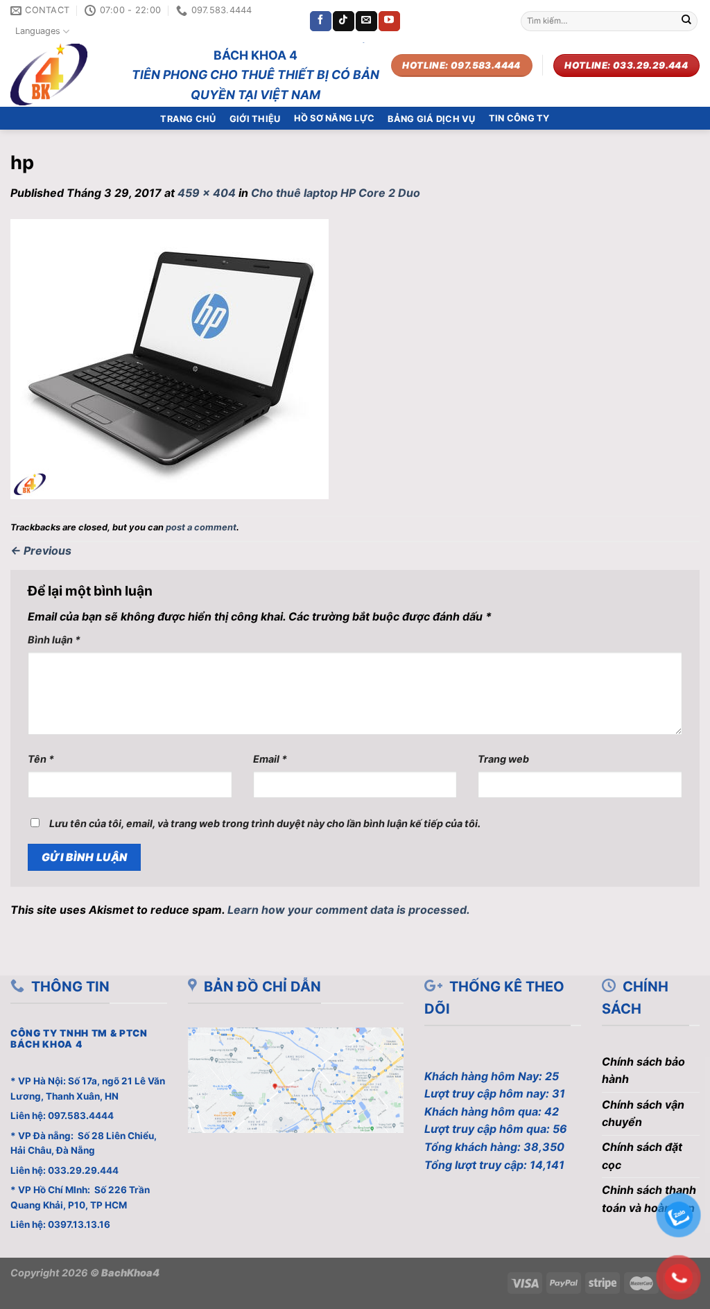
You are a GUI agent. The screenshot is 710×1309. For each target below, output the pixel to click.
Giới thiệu (255, 119)
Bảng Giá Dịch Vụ (431, 119)
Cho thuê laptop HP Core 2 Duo (335, 193)
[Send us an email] (366, 21)
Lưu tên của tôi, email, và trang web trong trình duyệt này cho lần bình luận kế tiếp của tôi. (264, 823)
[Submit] (686, 21)
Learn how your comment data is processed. (348, 910)
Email (270, 759)
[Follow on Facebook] (320, 21)
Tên (41, 759)
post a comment (201, 527)
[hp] (169, 358)
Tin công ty (519, 118)
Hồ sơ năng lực (334, 118)
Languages (37, 31)
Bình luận (54, 639)
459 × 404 (207, 193)
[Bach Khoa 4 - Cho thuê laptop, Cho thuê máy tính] (57, 74)
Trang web (503, 759)
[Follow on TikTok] (343, 21)
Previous (40, 550)
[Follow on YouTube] (389, 21)
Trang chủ (188, 119)
